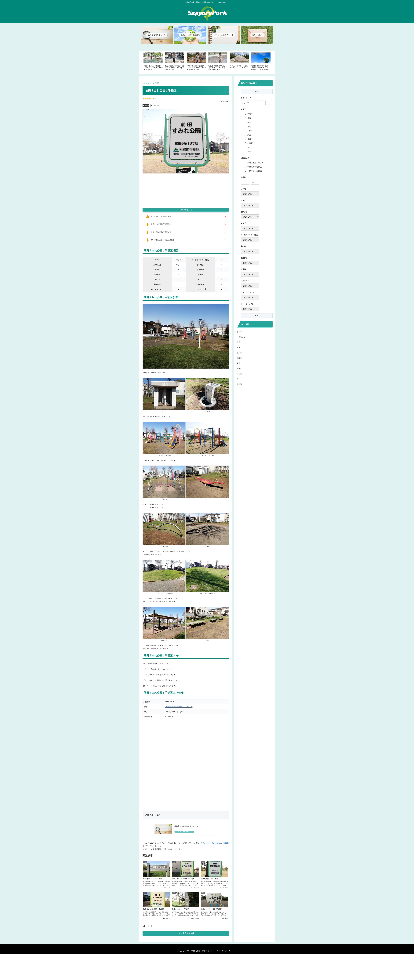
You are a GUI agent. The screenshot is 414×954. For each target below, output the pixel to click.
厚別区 (250, 126)
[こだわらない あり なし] (250, 193)
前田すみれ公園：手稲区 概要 (161, 216)
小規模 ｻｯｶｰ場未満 (254, 171)
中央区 (250, 114)
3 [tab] (210, 75)
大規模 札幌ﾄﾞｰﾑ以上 (255, 163)
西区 (249, 147)
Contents (183, 210)
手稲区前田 (156, 105)
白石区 (250, 143)
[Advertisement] (186, 191)
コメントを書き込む (185, 933)
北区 (249, 118)
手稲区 (147, 105)
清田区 (250, 139)
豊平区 (250, 151)
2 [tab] (207, 75)
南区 (249, 122)
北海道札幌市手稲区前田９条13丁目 (178, 707)
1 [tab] (204, 75)
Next (273, 62)
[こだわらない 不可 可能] (250, 251)
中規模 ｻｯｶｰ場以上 (254, 167)
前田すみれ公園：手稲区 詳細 (161, 224)
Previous (141, 62)
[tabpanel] (153, 62)
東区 (249, 135)
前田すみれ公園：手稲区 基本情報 (162, 240)
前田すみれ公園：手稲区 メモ (161, 232)
